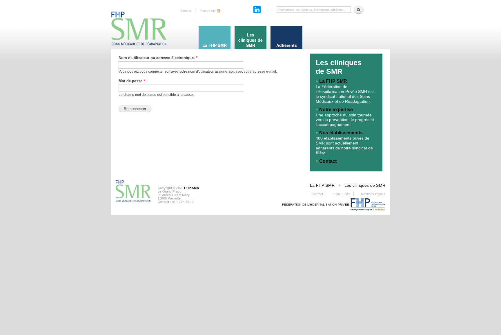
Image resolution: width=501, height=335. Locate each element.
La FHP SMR (333, 81)
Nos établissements (341, 132)
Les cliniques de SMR (364, 185)
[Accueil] (138, 23)
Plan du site (208, 10)
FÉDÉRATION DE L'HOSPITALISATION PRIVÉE (315, 204)
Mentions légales (373, 194)
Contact (185, 10)
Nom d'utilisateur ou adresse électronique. (158, 58)
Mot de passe (132, 81)
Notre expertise (336, 109)
